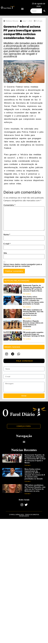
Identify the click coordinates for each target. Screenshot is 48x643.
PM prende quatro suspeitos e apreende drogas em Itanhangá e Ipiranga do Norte (33, 334)
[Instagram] (6, 354)
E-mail (6, 244)
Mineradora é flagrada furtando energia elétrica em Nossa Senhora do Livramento (33, 323)
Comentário (9, 205)
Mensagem (7, 381)
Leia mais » (28, 465)
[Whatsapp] (19, 354)
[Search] (44, 10)
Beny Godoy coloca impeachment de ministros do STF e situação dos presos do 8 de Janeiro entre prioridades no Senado (33, 300)
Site (5, 253)
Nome (6, 234)
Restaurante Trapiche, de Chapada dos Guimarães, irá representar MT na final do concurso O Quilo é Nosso (33, 288)
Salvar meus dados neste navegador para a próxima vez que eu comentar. (22, 265)
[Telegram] (13, 354)
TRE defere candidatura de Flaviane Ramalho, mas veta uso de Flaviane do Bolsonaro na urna (33, 312)
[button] (22, 9)
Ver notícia (27, 294)
